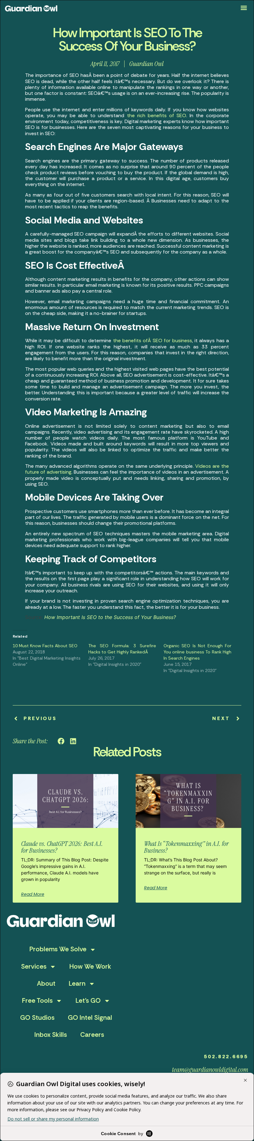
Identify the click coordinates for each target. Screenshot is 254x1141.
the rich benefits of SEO (156, 115)
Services (33, 966)
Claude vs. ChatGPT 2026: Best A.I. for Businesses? (62, 847)
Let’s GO (88, 1000)
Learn (77, 983)
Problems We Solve (57, 949)
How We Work (90, 966)
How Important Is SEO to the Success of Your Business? (110, 617)
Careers (92, 1034)
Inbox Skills (50, 1034)
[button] (244, 8)
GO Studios (37, 1017)
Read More (32, 894)
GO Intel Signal (90, 1017)
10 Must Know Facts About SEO (45, 645)
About (46, 983)
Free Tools (37, 1000)
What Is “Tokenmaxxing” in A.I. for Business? (186, 847)
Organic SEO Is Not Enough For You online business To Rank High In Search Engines (197, 652)
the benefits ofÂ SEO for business (152, 340)
